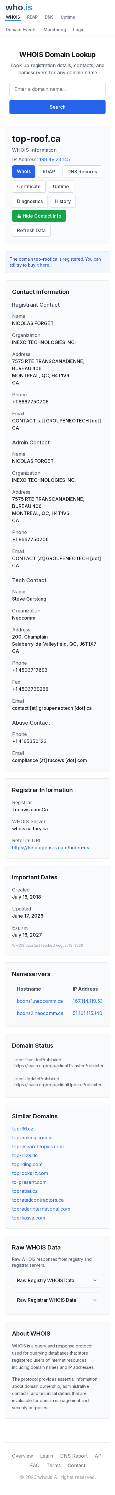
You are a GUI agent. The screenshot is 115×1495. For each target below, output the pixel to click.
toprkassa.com (28, 1218)
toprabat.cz (25, 1191)
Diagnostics (30, 201)
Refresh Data (31, 230)
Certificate (29, 186)
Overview (22, 1456)
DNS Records (82, 172)
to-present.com (29, 1182)
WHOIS (13, 17)
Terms (54, 1465)
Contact (76, 1465)
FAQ (35, 1465)
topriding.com (27, 1164)
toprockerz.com (30, 1173)
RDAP (32, 17)
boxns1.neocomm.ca (40, 1001)
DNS (49, 17)
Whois (24, 171)
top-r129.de (25, 1155)
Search (57, 107)
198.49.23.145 (54, 159)
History (63, 201)
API (99, 1456)
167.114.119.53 (88, 1001)
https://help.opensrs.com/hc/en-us (50, 848)
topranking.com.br (32, 1138)
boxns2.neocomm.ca (40, 1013)
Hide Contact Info (42, 216)
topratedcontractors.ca (38, 1200)
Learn (46, 1456)
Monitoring (55, 29)
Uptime (68, 17)
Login (79, 29)
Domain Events (21, 29)
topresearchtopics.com (38, 1146)
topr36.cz (22, 1129)
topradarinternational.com (41, 1209)
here (44, 264)
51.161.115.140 (87, 1013)
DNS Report (74, 1456)
